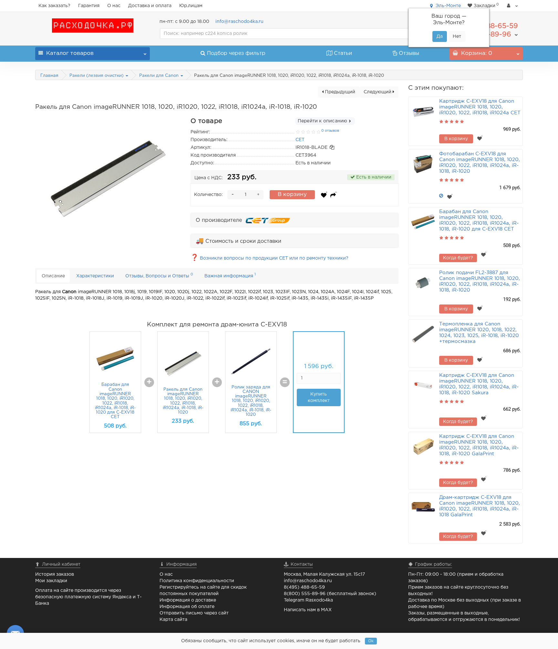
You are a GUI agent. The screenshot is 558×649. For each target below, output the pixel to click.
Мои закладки (51, 581)
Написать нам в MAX (308, 610)
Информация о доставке (188, 600)
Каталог (70, 53)
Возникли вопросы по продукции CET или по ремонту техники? (269, 258)
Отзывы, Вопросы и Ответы (159, 275)
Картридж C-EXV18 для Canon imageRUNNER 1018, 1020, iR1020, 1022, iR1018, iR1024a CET (480, 107)
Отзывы (409, 53)
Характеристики (95, 276)
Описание (53, 276)
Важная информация (230, 275)
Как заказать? (54, 6)
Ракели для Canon (159, 75)
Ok (371, 641)
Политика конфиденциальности (197, 581)
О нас (113, 6)
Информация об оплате (187, 607)
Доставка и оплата (149, 6)
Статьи (343, 53)
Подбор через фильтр (236, 53)
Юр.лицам (190, 6)
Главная (49, 75)
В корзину (292, 194)
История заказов (54, 574)
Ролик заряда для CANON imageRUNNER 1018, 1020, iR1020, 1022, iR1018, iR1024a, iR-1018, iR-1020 (318, 401)
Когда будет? (458, 258)
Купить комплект (386, 397)
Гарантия (88, 6)
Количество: (208, 195)
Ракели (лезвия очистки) (97, 75)
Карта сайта (173, 620)
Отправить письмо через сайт (194, 613)
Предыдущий (339, 92)
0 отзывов (330, 130)
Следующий (378, 92)
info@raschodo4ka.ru (239, 22)
